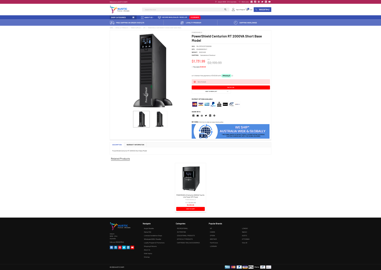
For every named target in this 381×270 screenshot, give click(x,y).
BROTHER (213, 239)
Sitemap (147, 257)
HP (211, 228)
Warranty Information (135, 145)
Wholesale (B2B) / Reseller (152, 239)
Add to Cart (190, 209)
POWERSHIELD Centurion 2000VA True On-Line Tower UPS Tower (190, 196)
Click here (202, 122)
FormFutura (214, 243)
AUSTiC (244, 235)
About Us (148, 17)
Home (111, 28)
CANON (212, 232)
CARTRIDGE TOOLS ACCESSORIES (188, 243)
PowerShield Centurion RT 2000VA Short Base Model (165, 28)
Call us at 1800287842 (117, 242)
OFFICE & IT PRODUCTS (121, 28)
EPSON (212, 235)
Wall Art (244, 232)
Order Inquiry (148, 253)
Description (117, 145)
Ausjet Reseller (149, 228)
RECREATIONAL (182, 228)
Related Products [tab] (120, 158)
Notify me (230, 87)
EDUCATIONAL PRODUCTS (186, 235)
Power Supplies (136, 28)
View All (244, 243)
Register (242, 9)
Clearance (195, 17)
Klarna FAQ (147, 232)
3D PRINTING (181, 232)
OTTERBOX (245, 239)
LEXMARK (213, 246)
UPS (144, 28)
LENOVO (245, 228)
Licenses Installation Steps (153, 235)
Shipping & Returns (150, 246)
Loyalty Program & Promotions (154, 243)
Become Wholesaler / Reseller (174, 17)
